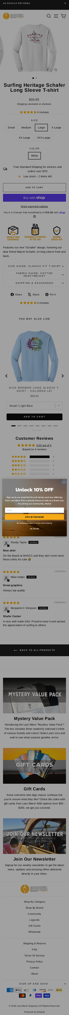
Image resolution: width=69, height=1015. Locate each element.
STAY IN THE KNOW (34, 516)
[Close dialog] (64, 481)
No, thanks (34, 528)
